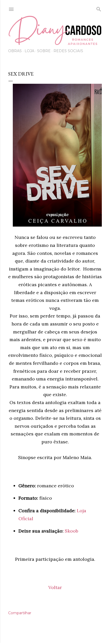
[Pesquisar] (99, 8)
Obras (15, 51)
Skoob (71, 531)
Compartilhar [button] (19, 613)
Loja (29, 51)
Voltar (55, 587)
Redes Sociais (68, 51)
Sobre (44, 51)
